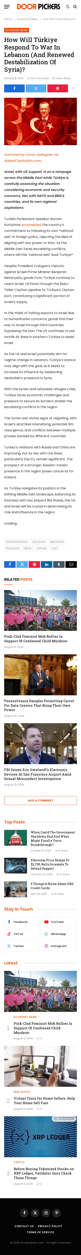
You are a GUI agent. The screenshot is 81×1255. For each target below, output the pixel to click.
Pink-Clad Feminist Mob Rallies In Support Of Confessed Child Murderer (36, 638)
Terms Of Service (40, 1232)
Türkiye (42, 548)
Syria (27, 548)
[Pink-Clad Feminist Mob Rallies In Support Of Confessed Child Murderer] (40, 610)
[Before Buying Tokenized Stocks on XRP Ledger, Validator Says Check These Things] (40, 1136)
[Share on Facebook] (14, 88)
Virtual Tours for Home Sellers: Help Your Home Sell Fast (44, 1100)
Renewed (57, 542)
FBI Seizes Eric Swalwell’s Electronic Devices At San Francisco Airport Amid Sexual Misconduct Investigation (37, 774)
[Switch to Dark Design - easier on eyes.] (68, 7)
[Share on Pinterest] (57, 88)
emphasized (31, 224)
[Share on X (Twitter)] (36, 88)
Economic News (16, 30)
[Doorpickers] (39, 7)
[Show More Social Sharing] (73, 88)
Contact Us (24, 1226)
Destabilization (16, 542)
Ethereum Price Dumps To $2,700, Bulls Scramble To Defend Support (50, 864)
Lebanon (39, 542)
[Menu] (7, 6)
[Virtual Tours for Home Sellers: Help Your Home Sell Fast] (40, 1066)
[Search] (74, 6)
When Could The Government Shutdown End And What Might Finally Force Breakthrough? (53, 838)
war (54, 548)
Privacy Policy (50, 1226)
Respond (12, 548)
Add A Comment (40, 800)
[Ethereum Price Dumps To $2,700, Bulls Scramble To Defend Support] (15, 866)
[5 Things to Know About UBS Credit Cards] (15, 889)
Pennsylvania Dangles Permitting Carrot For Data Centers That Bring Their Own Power (39, 705)
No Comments (40, 78)
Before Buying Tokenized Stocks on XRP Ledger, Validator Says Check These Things (44, 1173)
